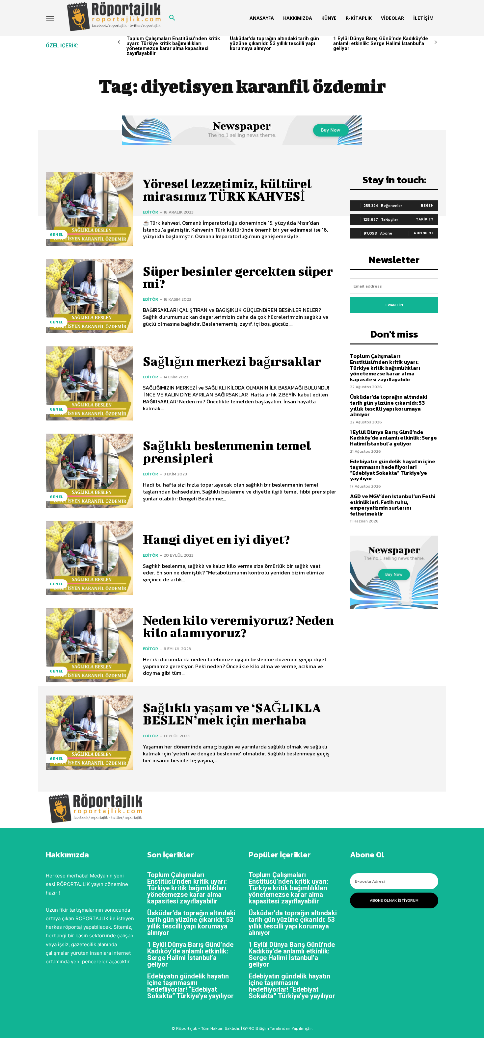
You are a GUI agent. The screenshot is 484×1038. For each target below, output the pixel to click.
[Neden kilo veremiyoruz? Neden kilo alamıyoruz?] (89, 645)
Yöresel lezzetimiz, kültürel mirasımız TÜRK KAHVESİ (227, 189)
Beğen (427, 205)
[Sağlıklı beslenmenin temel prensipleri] (89, 471)
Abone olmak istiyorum (394, 900)
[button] (172, 18)
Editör (150, 212)
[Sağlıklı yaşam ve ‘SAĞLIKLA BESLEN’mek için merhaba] (89, 733)
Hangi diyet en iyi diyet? (216, 539)
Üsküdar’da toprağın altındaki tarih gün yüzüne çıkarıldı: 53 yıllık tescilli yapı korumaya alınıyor (274, 43)
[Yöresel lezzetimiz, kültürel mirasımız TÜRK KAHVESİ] (89, 209)
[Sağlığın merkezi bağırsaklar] (89, 383)
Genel (57, 235)
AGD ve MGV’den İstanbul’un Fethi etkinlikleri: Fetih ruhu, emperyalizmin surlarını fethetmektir (392, 505)
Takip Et (425, 219)
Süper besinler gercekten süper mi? (238, 277)
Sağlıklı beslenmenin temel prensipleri (227, 451)
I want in (394, 305)
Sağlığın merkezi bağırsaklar (232, 361)
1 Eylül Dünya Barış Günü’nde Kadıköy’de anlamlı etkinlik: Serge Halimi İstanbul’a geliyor (380, 43)
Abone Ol (424, 233)
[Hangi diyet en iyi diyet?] (89, 558)
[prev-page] (119, 42)
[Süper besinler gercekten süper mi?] (89, 296)
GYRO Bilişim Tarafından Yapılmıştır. (277, 1028)
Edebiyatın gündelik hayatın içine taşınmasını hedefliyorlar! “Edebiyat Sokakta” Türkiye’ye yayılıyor (392, 470)
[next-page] (436, 42)
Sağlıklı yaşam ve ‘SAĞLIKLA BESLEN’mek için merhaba (232, 713)
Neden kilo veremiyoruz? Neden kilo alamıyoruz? (238, 626)
